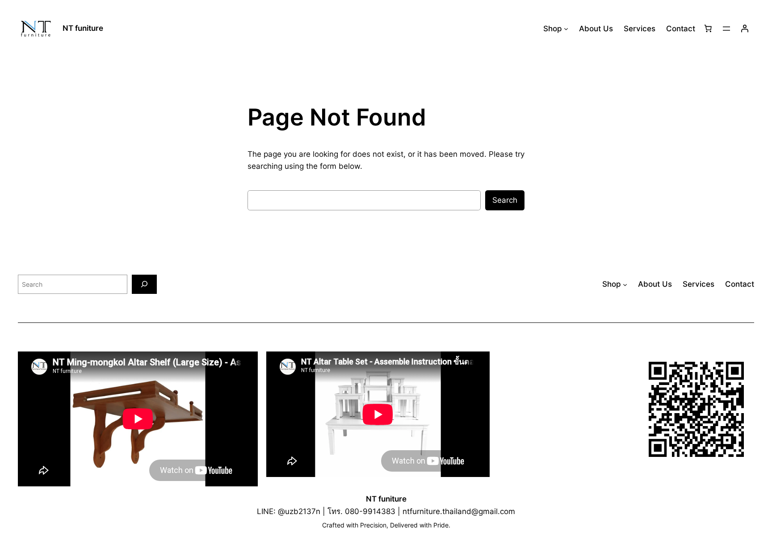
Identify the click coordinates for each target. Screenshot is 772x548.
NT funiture (83, 28)
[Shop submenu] (566, 28)
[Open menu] (726, 28)
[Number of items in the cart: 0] (708, 28)
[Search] (144, 284)
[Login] (744, 28)
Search (504, 200)
